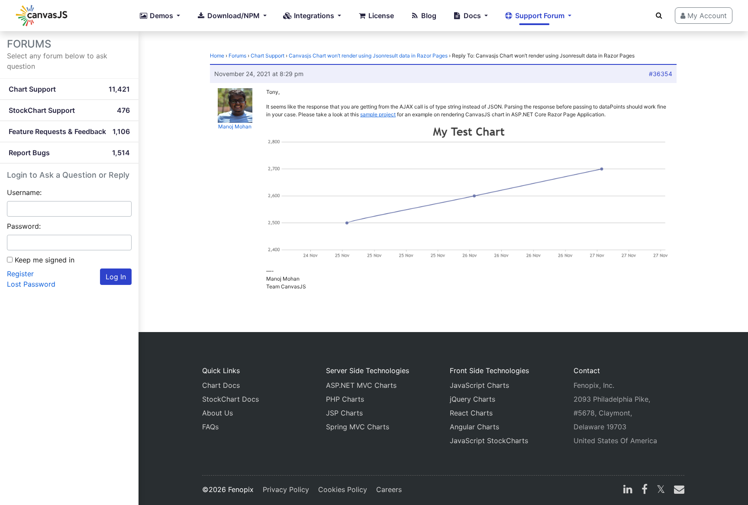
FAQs (210, 426)
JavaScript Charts (479, 385)
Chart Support (267, 55)
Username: (24, 192)
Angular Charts (474, 426)
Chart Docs (221, 385)
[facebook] (644, 490)
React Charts (471, 413)
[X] (660, 490)
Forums (237, 55)
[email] (677, 490)
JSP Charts (344, 413)
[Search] (659, 15)
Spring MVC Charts (357, 426)
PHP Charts (345, 399)
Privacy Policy (286, 489)
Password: (24, 226)
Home (217, 55)
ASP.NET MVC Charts (361, 385)
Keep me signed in (44, 260)
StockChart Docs (230, 399)
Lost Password (31, 284)
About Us (217, 413)
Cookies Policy (342, 489)
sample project (378, 114)
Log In (116, 276)
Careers (389, 489)
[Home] (42, 15)
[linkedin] (628, 490)
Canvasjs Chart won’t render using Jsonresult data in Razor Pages (368, 55)
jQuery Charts (472, 399)
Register (20, 273)
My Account (706, 15)
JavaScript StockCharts (489, 440)
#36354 (660, 73)
